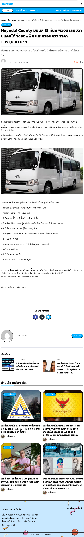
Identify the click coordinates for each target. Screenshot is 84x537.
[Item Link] (20, 405)
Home (3, 20)
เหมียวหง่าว (10, 436)
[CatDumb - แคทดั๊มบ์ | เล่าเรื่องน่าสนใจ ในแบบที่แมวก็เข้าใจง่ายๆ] (7, 3)
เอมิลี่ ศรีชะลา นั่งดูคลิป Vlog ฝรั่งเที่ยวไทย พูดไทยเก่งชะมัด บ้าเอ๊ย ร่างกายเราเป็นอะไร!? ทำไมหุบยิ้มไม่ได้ (20, 482)
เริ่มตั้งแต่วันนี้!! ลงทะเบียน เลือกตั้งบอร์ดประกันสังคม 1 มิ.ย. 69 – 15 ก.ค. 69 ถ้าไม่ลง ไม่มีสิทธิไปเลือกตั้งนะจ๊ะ (20, 429)
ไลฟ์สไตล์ (12, 20)
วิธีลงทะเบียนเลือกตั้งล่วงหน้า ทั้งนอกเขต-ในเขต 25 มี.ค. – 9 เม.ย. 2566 (28, 366)
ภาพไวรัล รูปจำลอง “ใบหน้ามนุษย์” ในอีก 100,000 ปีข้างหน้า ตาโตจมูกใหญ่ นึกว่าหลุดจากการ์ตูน (69, 367)
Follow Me (77, 336)
